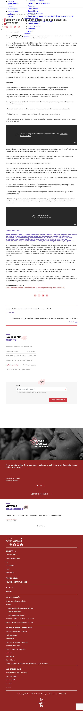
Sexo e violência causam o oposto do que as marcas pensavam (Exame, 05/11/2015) (35, 288)
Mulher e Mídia (33, 24)
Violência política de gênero (39, 3)
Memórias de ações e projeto (13, 14)
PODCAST (10, 588)
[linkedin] (4, 26)
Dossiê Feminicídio (14, 612)
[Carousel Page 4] (44, 485)
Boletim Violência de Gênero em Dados (19, 622)
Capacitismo (33, 11)
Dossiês (8, 605)
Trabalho (31, 29)
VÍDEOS (9, 591)
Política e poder (34, 26)
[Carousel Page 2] (39, 485)
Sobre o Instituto (11, 555)
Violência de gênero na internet (19, 360)
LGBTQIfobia (33, 8)
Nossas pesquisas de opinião (13, 4)
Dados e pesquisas (13, 478)
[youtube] (5, 24)
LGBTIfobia (31, 351)
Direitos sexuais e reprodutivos (40, 21)
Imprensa (9, 562)
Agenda (31, 31)
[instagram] (5, 19)
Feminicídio (21, 356)
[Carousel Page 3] (42, 485)
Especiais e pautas (35, 13)
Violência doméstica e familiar (19, 347)
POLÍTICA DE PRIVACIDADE (16, 582)
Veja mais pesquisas (40, 494)
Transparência (11, 565)
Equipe (8, 569)
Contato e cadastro (13, 558)
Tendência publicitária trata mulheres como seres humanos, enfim (33, 515)
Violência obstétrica (13, 646)
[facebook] (4, 21)
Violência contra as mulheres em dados (20, 619)
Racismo (31, 6)
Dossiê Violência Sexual (16, 615)
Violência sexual (12, 351)
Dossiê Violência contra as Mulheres (21, 608)
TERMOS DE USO (12, 578)
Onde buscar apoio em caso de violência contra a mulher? (51, 16)
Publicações (13, 9)
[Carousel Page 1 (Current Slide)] (37, 485)
